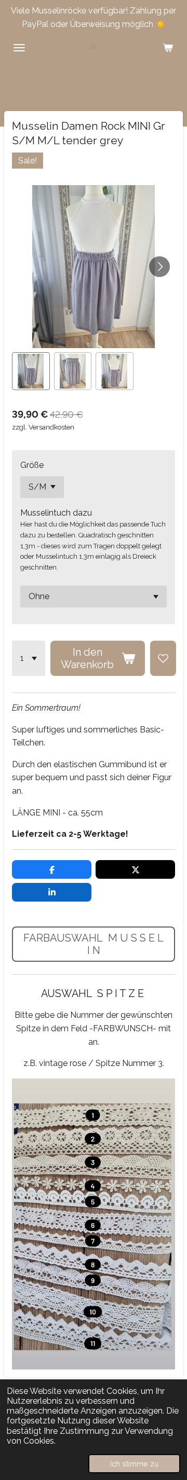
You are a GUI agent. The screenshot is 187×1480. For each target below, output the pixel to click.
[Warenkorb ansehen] (167, 48)
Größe (32, 465)
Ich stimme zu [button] (134, 1463)
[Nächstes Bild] (159, 266)
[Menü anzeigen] (19, 48)
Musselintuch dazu (56, 513)
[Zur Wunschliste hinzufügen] (163, 658)
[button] (31, 371)
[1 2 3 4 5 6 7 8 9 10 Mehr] (28, 658)
